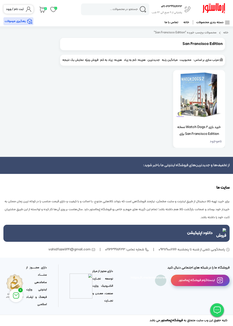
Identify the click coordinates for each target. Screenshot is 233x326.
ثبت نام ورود (15, 9)
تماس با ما (171, 22)
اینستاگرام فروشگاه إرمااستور (197, 280)
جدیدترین (153, 60)
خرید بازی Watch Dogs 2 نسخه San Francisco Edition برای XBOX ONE (199, 130)
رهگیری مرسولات (15, 21)
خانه (186, 22)
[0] (42, 9)
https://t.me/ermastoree (160, 277)
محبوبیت (185, 60)
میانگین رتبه (170, 60)
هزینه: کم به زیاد (135, 60)
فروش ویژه (91, 60)
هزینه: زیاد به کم (111, 60)
